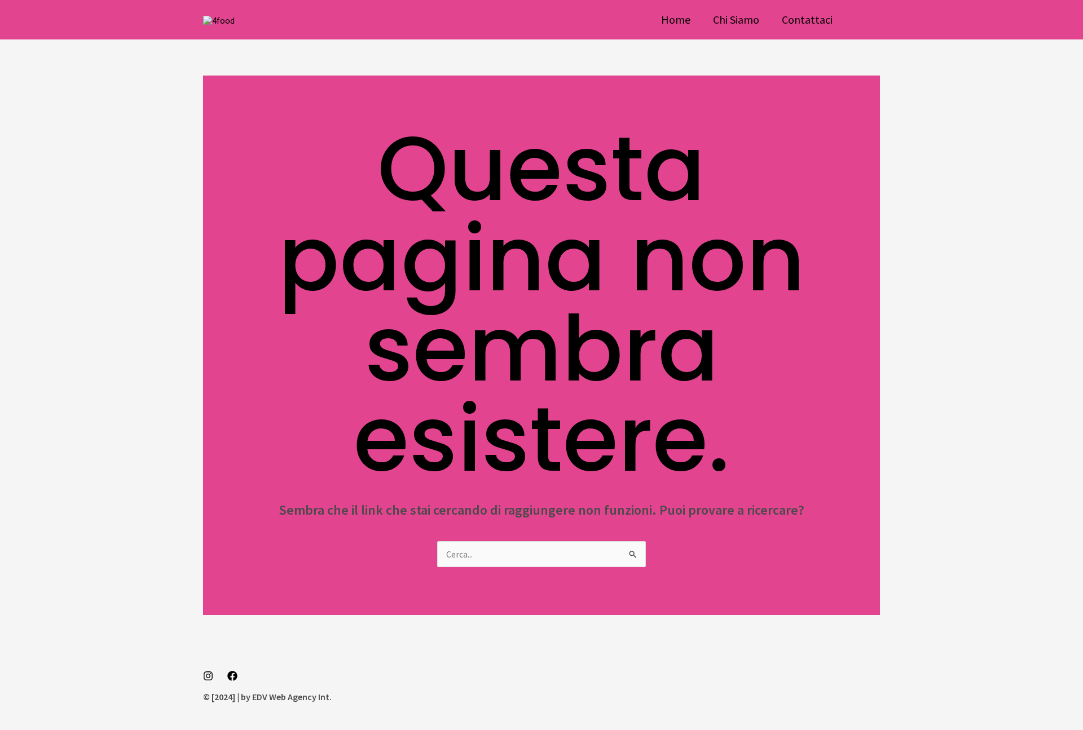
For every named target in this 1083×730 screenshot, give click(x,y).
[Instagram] (208, 676)
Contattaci (807, 19)
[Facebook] (232, 676)
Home (675, 19)
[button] (867, 19)
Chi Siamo (736, 19)
